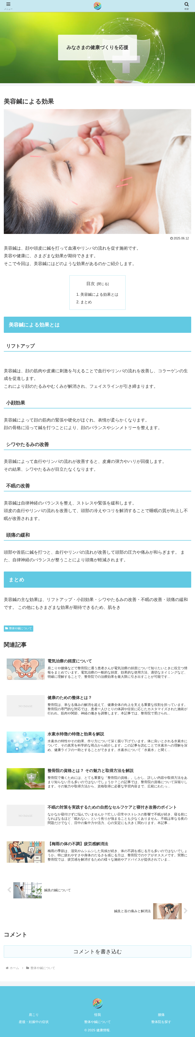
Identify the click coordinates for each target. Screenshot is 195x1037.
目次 (90, 283)
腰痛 (161, 1015)
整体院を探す (161, 1022)
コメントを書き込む (97, 952)
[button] (180, 766)
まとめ (86, 302)
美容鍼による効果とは (99, 294)
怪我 (97, 1015)
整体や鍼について (20, 628)
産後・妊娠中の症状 (34, 1022)
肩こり (34, 1015)
